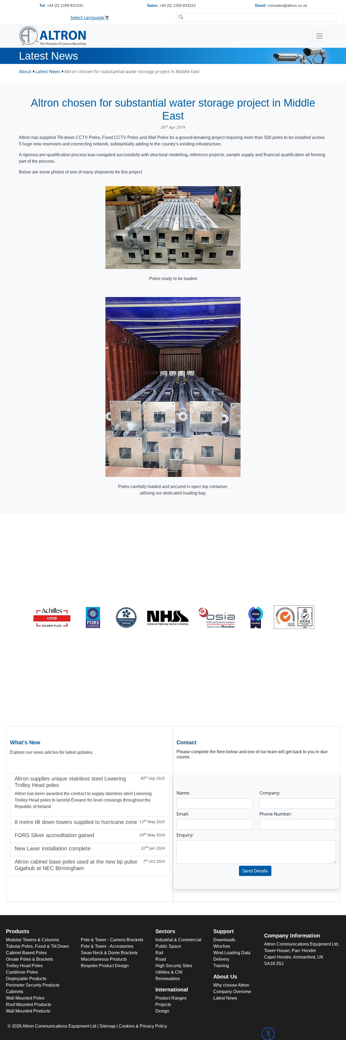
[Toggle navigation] (319, 35)
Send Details (255, 871)
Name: (183, 793)
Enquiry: (185, 835)
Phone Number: (276, 814)
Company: (270, 793)
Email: (183, 814)
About (25, 71)
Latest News (47, 71)
